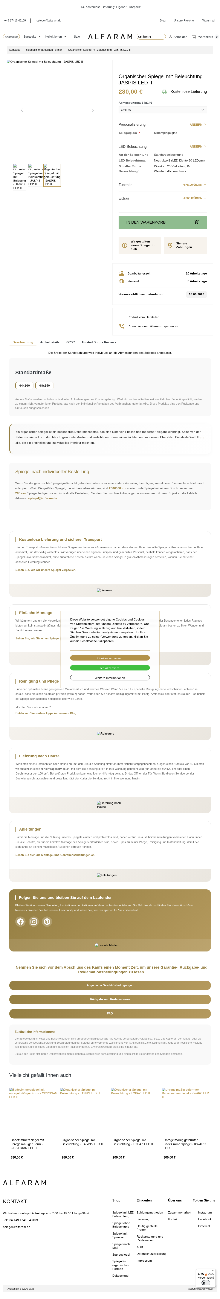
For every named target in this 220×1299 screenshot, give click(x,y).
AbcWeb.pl (206, 1288)
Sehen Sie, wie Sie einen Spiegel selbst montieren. (49, 638)
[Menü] (213, 1271)
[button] (178, 36)
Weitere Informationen (110, 677)
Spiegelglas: (128, 132)
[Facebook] (20, 921)
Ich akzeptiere (109, 667)
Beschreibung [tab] (23, 342)
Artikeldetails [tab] (50, 342)
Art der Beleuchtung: (134, 154)
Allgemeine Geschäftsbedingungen (110, 985)
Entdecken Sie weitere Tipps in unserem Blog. (46, 713)
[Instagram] (34, 921)
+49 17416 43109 (26, 1220)
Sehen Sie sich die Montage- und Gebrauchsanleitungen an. (55, 855)
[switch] (206, 1282)
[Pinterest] (47, 921)
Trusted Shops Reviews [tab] (99, 342)
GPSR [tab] (70, 342)
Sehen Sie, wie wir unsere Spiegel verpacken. (45, 570)
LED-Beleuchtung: (132, 160)
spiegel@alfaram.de (42, 498)
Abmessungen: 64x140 (135, 102)
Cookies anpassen (109, 658)
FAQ (110, 1013)
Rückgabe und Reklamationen (110, 999)
